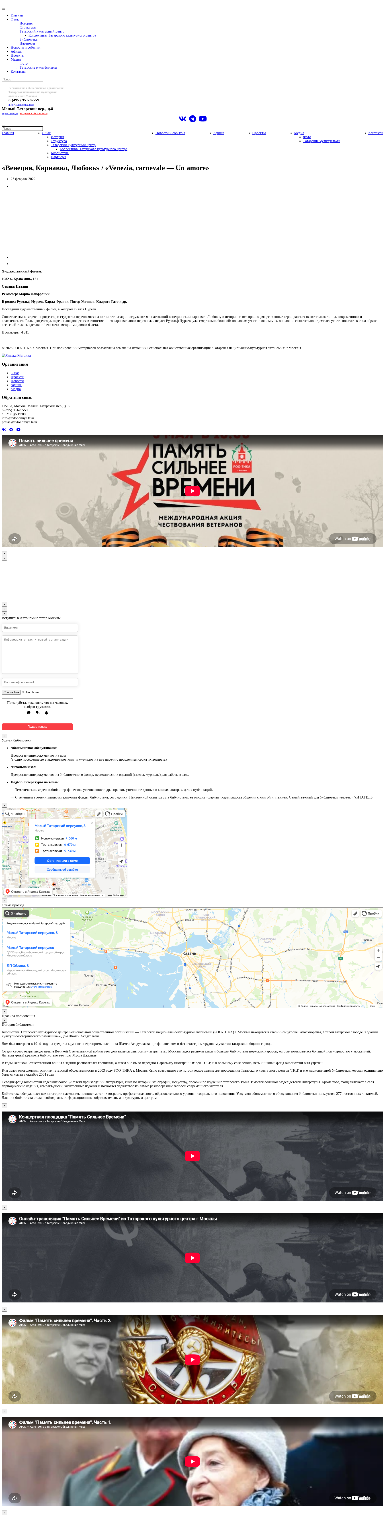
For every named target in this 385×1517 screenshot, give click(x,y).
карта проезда (10, 113)
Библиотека (28, 39)
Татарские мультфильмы (38, 67)
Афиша (16, 51)
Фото (24, 63)
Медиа (16, 59)
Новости (17, 381)
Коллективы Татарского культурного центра (62, 35)
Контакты (18, 71)
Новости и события (25, 47)
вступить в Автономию (33, 113)
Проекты (17, 55)
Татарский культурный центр (42, 31)
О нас (15, 19)
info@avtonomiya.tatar (21, 104)
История (26, 23)
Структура (28, 27)
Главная (17, 15)
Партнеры (27, 43)
